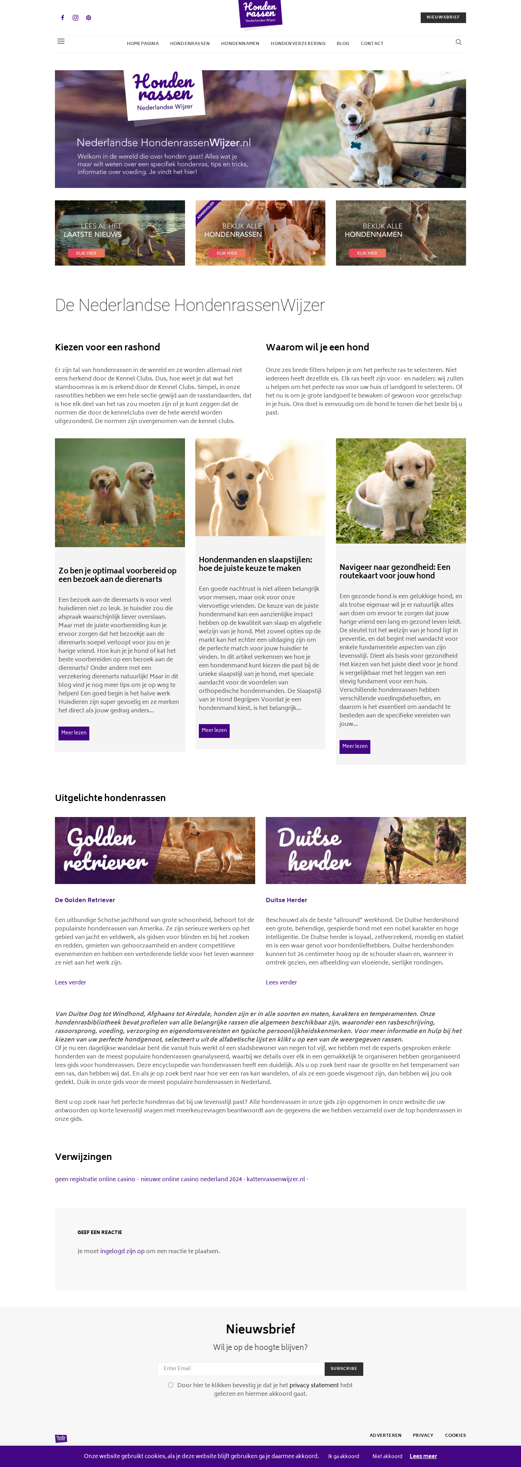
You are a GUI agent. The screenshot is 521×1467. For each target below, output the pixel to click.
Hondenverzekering (298, 44)
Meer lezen (73, 733)
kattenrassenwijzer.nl (276, 1180)
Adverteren (386, 1436)
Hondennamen (240, 44)
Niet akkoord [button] (387, 1457)
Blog (343, 44)
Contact (372, 44)
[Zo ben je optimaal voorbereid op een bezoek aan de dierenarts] (120, 492)
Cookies (455, 1436)
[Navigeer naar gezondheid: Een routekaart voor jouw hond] (401, 491)
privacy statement (314, 1386)
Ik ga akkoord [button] (343, 1457)
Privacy (423, 1436)
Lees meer (423, 1457)
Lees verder (70, 983)
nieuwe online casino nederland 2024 (191, 1180)
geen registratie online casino (95, 1180)
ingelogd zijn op (122, 1252)
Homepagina (143, 44)
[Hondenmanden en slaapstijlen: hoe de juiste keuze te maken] (260, 487)
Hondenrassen (190, 44)
